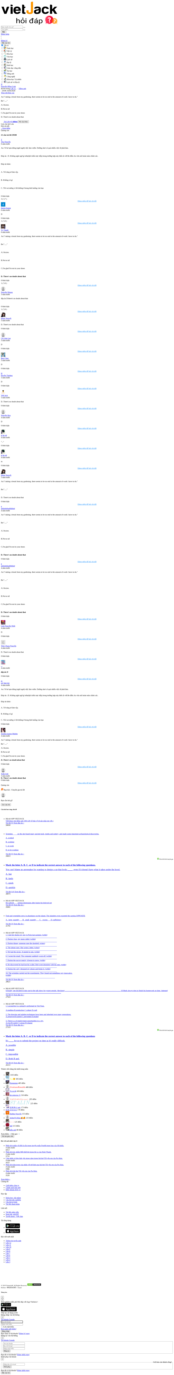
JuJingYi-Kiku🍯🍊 (17, 1118)
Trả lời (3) (10, 924)
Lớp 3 (8, 1262)
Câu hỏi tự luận (11, 1202)
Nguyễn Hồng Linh (8, 86)
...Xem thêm (5, 128)
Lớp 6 (8, 1256)
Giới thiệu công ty (12, 1185)
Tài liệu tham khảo (13, 1204)
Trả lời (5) (10, 823)
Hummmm (14, 1083)
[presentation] (12, 1079)
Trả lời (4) (10, 905)
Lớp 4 (8, 1260)
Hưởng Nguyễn (16, 1114)
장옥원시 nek (15, 1107)
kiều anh (13, 1130)
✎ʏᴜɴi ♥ (13, 1091)
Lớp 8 (8, 1251)
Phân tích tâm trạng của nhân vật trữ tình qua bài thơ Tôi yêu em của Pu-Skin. (35, 1165)
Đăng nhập (5, 34)
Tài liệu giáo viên (12, 1212)
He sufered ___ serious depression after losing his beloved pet (29, 903)
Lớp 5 (8, 1258)
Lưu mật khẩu (8, 1327)
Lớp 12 (8, 1243)
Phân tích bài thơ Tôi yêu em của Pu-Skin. (21, 1171)
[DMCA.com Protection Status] (34, 1285)
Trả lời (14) (10, 892)
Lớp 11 (13, 89)
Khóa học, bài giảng (13, 1198)
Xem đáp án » (19, 823)
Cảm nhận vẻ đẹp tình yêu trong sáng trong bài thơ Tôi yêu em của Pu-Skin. (34, 1158)
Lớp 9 (8, 1249)
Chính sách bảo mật (13, 1188)
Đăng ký (4, 41)
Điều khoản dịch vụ (13, 1190)
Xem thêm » (5, 1179)
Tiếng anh (22, 89)
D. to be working (12, 850)
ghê (11, 1126)
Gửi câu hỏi (6, 805)
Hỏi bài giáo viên (7, 1136)
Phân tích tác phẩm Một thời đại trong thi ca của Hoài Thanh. (28, 1152)
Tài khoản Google (8, 1319)
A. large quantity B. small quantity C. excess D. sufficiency (33, 920)
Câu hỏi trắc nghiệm (13, 1200)
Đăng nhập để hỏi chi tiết (87, 201)
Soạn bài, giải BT (12, 1214)
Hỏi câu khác (23, 122)
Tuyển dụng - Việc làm (14, 1216)
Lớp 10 (8, 1247)
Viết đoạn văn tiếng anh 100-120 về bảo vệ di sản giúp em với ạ (29, 821)
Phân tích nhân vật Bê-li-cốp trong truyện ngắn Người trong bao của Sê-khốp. (35, 1146)
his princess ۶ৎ (15, 1095)
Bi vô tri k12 (12, 1110)
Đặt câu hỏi (6, 43)
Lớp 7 (8, 1253)
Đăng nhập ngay (23, 1355)
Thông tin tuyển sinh (13, 1241)
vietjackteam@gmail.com (31, 1287)
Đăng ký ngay (24, 1334)
